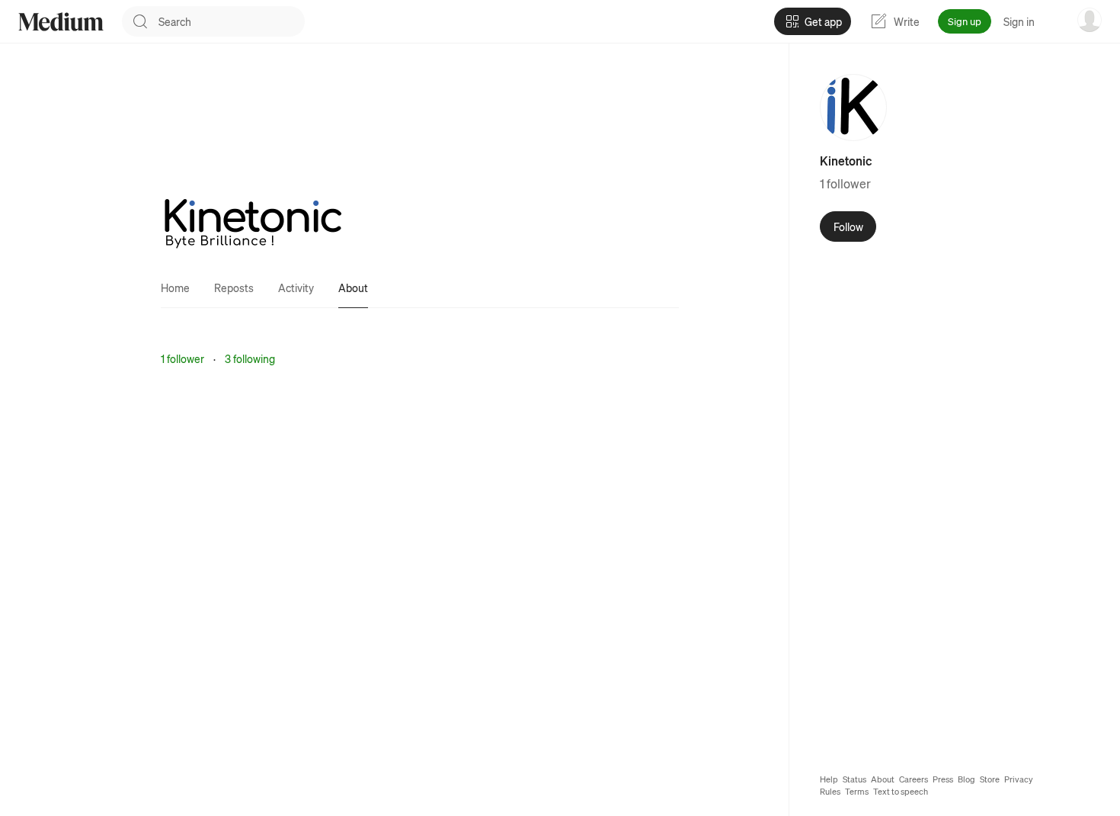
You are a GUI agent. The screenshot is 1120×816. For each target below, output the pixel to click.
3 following (250, 358)
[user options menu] (1089, 20)
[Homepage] (61, 21)
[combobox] (231, 21)
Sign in (1019, 21)
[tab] (175, 287)
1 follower (182, 358)
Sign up (964, 20)
